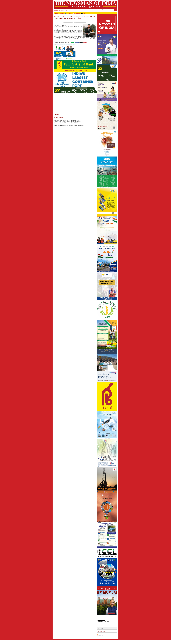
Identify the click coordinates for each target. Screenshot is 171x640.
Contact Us (62, 13)
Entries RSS (100, 634)
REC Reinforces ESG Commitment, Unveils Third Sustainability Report (67, 125)
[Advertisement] (75, 103)
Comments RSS (101, 635)
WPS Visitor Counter (105, 621)
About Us (56, 13)
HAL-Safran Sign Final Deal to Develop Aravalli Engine (64, 122)
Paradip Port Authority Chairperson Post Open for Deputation (65, 120)
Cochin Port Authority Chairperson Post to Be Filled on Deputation (66, 121)
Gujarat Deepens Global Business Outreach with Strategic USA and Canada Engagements (70, 124)
